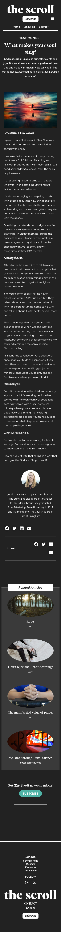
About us (29, 27)
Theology (30, 864)
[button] (7, 528)
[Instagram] (26, 882)
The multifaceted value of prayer (30, 712)
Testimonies (29, 38)
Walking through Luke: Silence (30, 758)
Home (16, 27)
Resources (30, 867)
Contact (43, 27)
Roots (30, 621)
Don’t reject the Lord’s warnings (30, 667)
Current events (30, 860)
